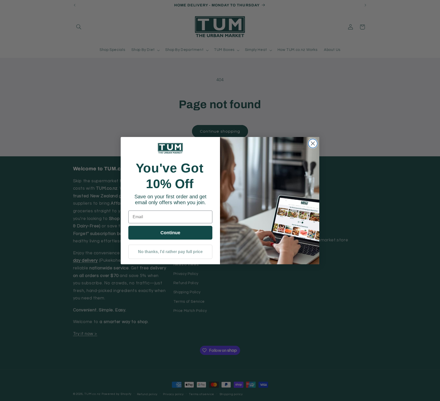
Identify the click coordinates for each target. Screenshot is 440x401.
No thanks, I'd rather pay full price (170, 252)
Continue (170, 232)
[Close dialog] (312, 143)
